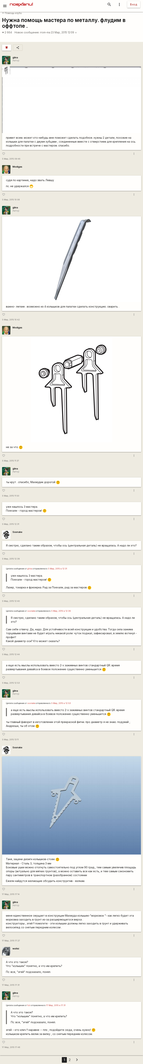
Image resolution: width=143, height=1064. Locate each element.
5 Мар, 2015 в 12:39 (61, 611)
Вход (133, 4)
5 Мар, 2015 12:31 (10, 524)
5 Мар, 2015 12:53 (11, 683)
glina (15, 57)
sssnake (31, 611)
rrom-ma (45, 32)
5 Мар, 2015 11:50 (10, 496)
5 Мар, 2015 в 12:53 (61, 703)
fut (28, 1005)
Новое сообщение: (27, 32)
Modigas (17, 166)
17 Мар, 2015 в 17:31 (56, 1005)
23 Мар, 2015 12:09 (64, 32)
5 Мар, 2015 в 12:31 (57, 569)
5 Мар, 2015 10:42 (11, 320)
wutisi (15, 948)
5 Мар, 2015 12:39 (11, 559)
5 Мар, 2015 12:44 (11, 654)
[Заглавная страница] (21, 2)
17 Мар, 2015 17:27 (11, 941)
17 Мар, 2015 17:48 (11, 1047)
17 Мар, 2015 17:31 (11, 985)
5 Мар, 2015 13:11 (10, 739)
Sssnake (17, 532)
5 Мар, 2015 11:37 (10, 461)
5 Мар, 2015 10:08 (11, 199)
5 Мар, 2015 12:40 (11, 601)
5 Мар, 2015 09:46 (11, 159)
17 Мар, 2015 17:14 (11, 894)
